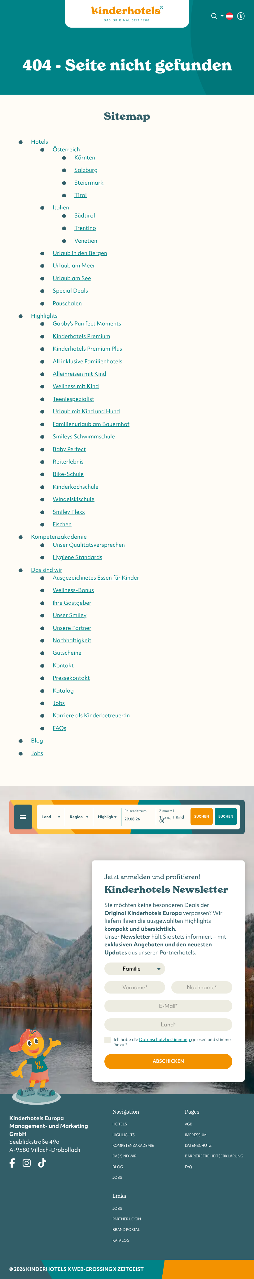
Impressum (196, 1135)
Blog (117, 1166)
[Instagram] (27, 1162)
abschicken (168, 1061)
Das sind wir (124, 1156)
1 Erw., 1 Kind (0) (171, 819)
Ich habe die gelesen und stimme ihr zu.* (172, 1042)
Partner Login (126, 1219)
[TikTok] (42, 1162)
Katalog (120, 1240)
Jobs (117, 1177)
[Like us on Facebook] (12, 1162)
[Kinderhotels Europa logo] (127, 14)
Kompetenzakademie (133, 1145)
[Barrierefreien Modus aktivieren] (241, 15)
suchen (201, 816)
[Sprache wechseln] (227, 16)
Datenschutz (198, 1145)
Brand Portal (126, 1229)
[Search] (214, 16)
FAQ (188, 1166)
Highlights (123, 1135)
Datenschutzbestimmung (165, 1039)
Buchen (225, 816)
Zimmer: (166, 810)
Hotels (119, 1124)
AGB (188, 1124)
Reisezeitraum (136, 810)
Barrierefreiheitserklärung (214, 1156)
